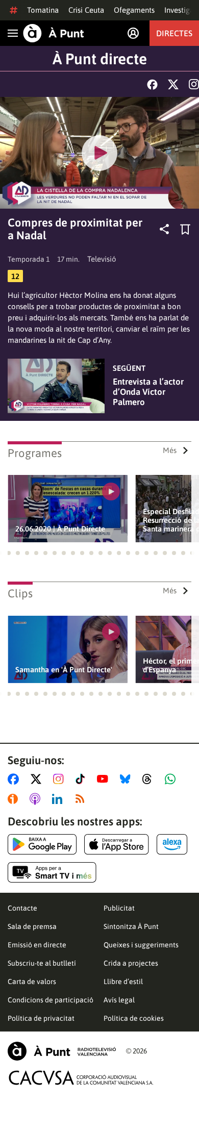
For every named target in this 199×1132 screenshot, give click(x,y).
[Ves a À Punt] (53, 33)
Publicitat (119, 908)
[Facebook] (152, 84)
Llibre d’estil (123, 981)
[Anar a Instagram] (60, 779)
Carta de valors (32, 981)
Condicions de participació (50, 1000)
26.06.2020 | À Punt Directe (60, 528)
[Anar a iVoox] (15, 799)
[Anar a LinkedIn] (59, 799)
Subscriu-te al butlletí (42, 963)
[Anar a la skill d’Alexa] (172, 844)
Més (170, 450)
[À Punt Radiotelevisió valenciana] (62, 1051)
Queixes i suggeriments (141, 945)
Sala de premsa (32, 926)
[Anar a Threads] (149, 779)
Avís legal (119, 1000)
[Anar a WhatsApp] (172, 779)
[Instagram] (194, 84)
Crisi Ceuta (86, 10)
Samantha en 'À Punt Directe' (63, 669)
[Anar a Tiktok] (82, 779)
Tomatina (43, 10)
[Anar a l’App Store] (116, 844)
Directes (174, 33)
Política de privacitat (41, 1018)
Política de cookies (134, 1018)
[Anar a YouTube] (104, 779)
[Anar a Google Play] (42, 844)
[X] (173, 84)
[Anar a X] (38, 779)
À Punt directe (100, 58)
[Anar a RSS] (82, 799)
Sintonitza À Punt (131, 926)
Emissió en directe (37, 945)
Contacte (22, 908)
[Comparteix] (164, 229)
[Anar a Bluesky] (127, 779)
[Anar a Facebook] (15, 779)
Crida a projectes (131, 963)
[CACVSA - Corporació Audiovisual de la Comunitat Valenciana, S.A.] (81, 1077)
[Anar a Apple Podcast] (37, 799)
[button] (9, 553)
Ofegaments (134, 10)
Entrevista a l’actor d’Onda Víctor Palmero (148, 391)
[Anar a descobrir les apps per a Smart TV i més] (52, 872)
